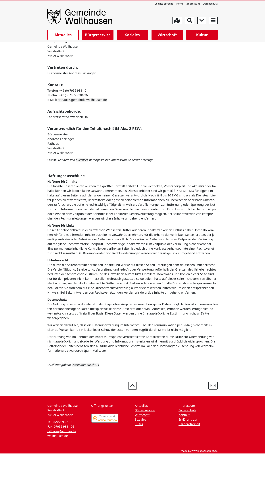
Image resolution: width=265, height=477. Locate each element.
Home (179, 3)
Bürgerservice (98, 34)
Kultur (202, 34)
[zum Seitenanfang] (132, 386)
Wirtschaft (167, 34)
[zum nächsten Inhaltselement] (201, 20)
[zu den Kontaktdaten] (213, 386)
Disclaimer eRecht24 (85, 365)
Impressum (193, 3)
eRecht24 (82, 160)
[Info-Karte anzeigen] (177, 20)
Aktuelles (63, 34)
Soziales (132, 34)
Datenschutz (210, 3)
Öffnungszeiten (102, 406)
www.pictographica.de (205, 451)
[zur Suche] (189, 20)
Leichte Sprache (164, 3)
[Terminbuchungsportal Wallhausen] (105, 418)
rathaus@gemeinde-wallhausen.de (82, 100)
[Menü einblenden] (213, 20)
